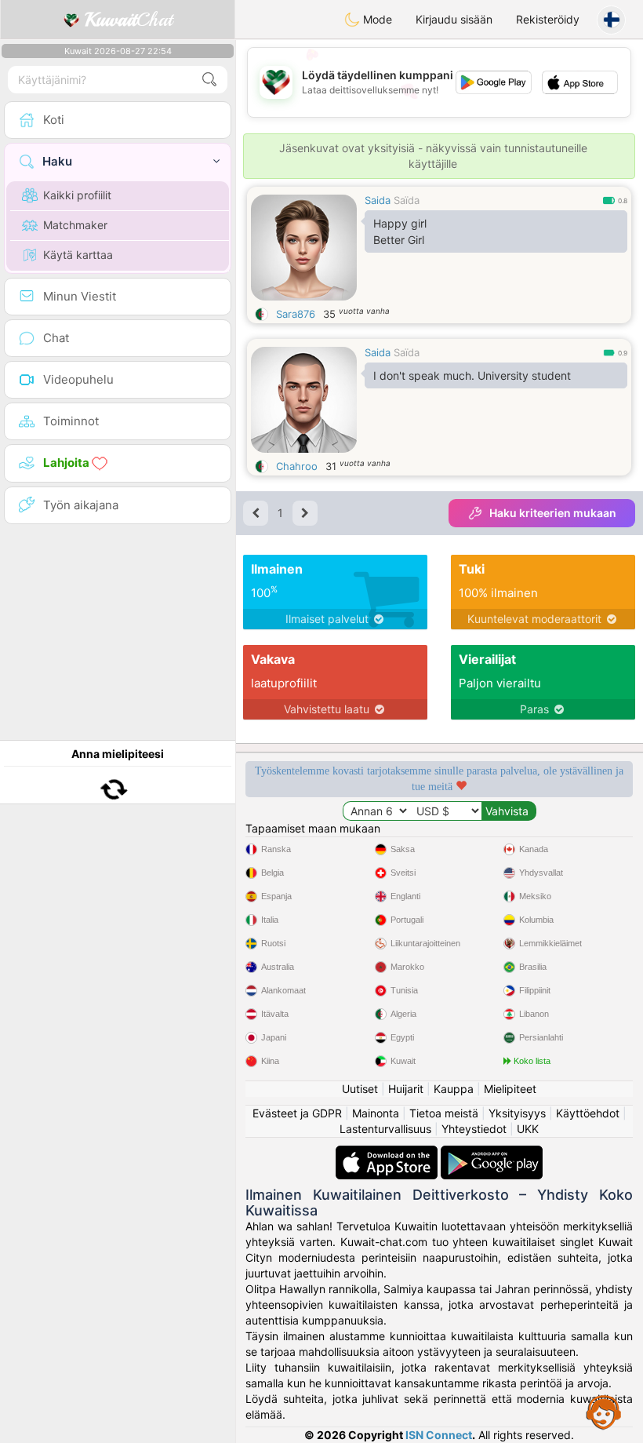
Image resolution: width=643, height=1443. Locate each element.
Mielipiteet (510, 1088)
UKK (528, 1128)
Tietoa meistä (443, 1113)
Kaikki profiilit (77, 195)
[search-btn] (209, 79)
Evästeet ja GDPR (297, 1113)
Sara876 (295, 314)
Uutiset (360, 1088)
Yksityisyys (517, 1113)
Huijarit (405, 1088)
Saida (378, 200)
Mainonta (375, 1113)
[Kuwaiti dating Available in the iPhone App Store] (388, 1153)
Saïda (407, 200)
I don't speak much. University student (472, 375)
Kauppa (454, 1088)
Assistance (603, 1411)
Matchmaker (75, 224)
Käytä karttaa (78, 254)
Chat (129, 19)
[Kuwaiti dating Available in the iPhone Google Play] (492, 1153)
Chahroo (297, 466)
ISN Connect (438, 1434)
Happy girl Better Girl (400, 231)
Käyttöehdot (587, 1113)
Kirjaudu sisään (454, 19)
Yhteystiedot (474, 1128)
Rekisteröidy (547, 19)
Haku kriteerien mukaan (552, 512)
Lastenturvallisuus (385, 1128)
